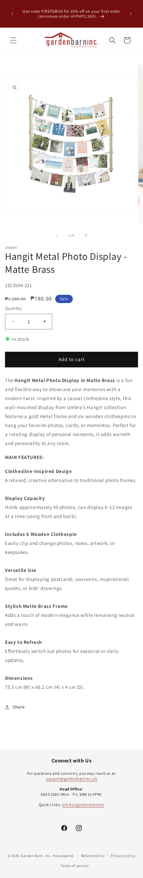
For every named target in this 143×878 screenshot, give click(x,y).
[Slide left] (57, 235)
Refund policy (93, 855)
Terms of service (74, 865)
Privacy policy (123, 855)
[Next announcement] (130, 13)
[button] (13, 40)
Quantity (13, 308)
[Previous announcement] (12, 13)
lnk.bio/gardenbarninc (83, 804)
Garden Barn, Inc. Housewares (47, 855)
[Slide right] (86, 235)
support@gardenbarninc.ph (71, 778)
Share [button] (19, 707)
